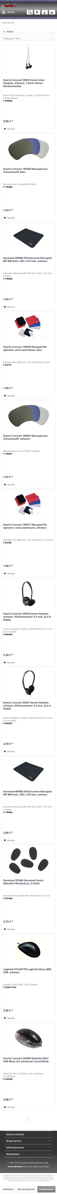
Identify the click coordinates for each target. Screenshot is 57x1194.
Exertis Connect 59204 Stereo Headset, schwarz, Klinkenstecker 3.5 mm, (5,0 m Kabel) (27, 616)
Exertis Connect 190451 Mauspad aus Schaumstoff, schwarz (25, 437)
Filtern (10, 31)
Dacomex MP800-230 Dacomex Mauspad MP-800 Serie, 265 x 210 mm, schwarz (27, 259)
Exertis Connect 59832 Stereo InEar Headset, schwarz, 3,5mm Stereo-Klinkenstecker (24, 83)
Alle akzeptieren (26, 1189)
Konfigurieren (46, 1189)
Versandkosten (15, 1166)
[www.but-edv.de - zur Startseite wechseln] (9, 5)
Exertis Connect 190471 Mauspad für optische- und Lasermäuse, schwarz (25, 526)
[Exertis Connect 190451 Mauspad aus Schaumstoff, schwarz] (28, 416)
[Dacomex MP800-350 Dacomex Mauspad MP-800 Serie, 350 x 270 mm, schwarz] (28, 771)
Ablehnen (8, 1189)
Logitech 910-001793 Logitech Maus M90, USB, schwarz (27, 971)
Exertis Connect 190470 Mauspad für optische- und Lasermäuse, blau (25, 348)
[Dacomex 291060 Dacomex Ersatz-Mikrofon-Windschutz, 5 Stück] (28, 860)
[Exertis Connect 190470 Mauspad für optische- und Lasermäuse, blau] (28, 327)
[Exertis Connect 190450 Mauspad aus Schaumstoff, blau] (28, 149)
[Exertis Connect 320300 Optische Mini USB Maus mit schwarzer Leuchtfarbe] (28, 1038)
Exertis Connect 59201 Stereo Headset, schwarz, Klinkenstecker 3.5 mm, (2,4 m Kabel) (27, 705)
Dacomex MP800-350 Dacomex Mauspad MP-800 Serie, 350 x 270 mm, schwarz (27, 793)
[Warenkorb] (52, 12)
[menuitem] (8, 12)
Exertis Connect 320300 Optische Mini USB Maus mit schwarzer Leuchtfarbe (26, 1060)
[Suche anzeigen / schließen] (30, 12)
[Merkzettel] (37, 12)
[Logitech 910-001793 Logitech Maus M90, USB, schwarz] (28, 949)
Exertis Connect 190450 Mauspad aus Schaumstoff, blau (25, 170)
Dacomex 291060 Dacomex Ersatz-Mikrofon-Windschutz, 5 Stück (23, 882)
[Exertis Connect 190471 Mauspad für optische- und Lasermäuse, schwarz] (28, 505)
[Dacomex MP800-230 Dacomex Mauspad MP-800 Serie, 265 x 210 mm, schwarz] (28, 238)
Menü (11, 12)
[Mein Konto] (45, 12)
